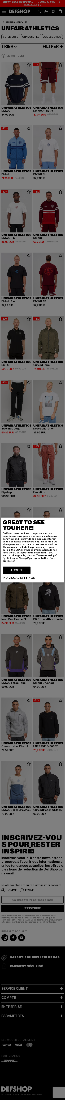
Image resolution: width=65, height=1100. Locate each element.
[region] (32, 550)
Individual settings (19, 578)
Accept (16, 570)
